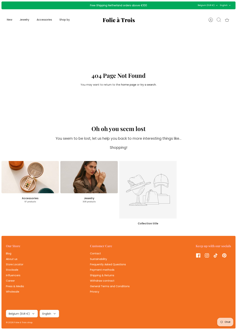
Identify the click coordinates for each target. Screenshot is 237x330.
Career (10, 281)
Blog (8, 253)
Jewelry (24, 19)
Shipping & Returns (102, 275)
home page (128, 85)
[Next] (165, 5)
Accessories (44, 19)
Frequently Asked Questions (108, 264)
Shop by (64, 19)
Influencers (13, 275)
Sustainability (98, 259)
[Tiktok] (215, 255)
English (224, 5)
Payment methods (102, 270)
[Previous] (71, 5)
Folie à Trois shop (23, 322)
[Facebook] (198, 255)
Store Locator (14, 264)
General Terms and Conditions (110, 286)
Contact (95, 253)
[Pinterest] (224, 255)
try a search (148, 85)
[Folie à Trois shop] (119, 20)
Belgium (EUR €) (206, 5)
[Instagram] (207, 255)
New (9, 19)
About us (11, 259)
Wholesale (12, 291)
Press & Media (15, 286)
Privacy (94, 291)
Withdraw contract (102, 281)
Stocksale (12, 270)
